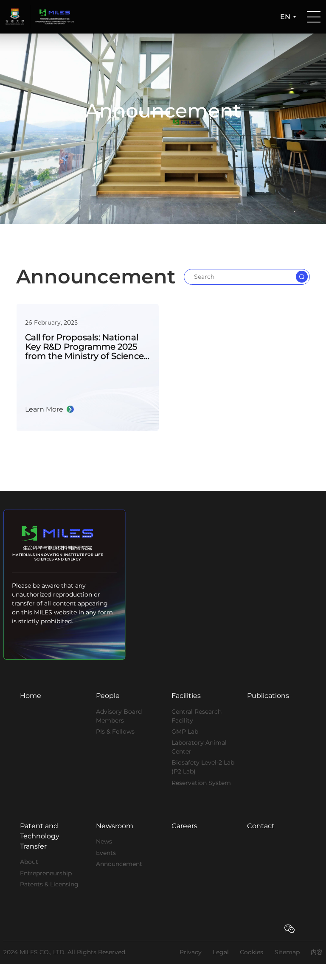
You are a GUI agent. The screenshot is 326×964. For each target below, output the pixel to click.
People (108, 696)
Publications (268, 696)
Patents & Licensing (49, 884)
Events (106, 853)
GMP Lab (184, 731)
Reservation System (201, 783)
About (29, 862)
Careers (184, 826)
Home (30, 696)
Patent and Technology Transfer (39, 836)
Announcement (119, 864)
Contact (261, 826)
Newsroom (114, 826)
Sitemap (287, 952)
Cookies (251, 952)
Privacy (191, 952)
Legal (221, 952)
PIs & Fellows (115, 731)
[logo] (18, 16)
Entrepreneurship (46, 873)
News (104, 841)
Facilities (186, 696)
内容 (317, 952)
